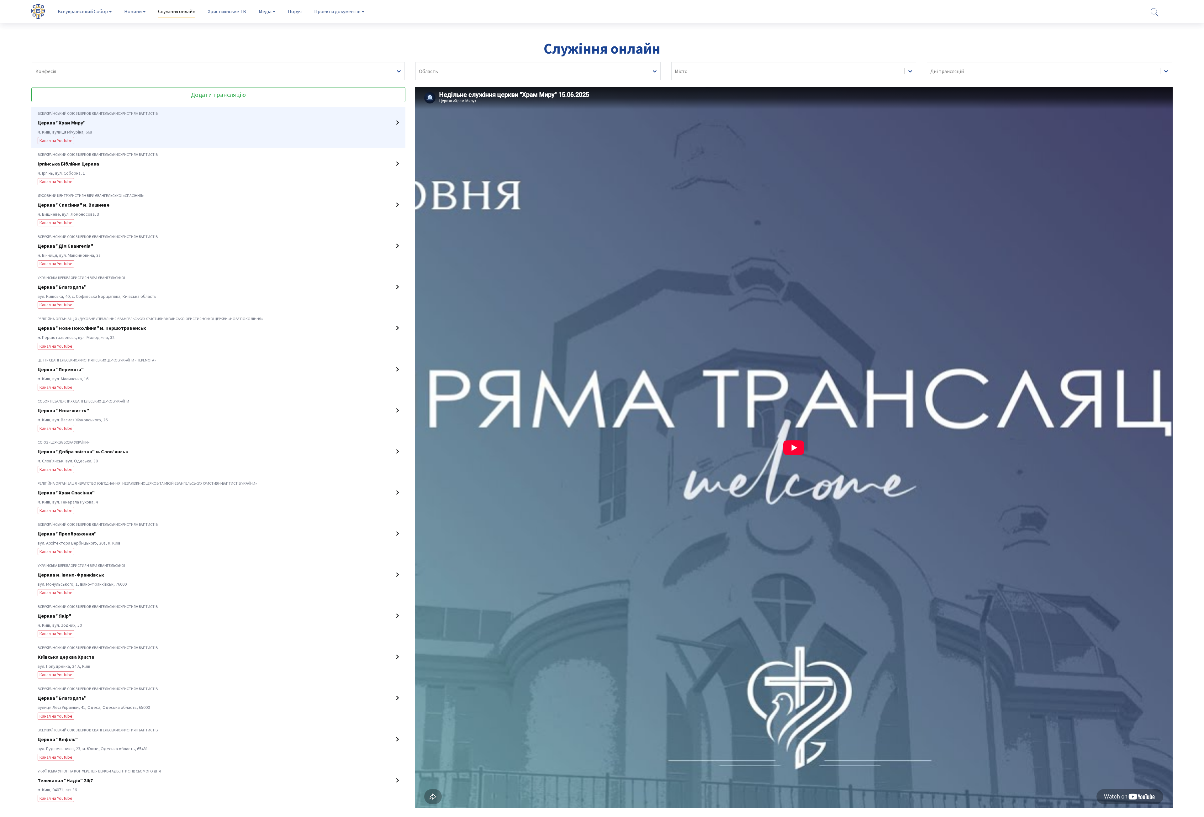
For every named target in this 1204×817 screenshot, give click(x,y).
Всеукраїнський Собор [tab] (83, 11)
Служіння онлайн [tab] (176, 11)
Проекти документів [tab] (337, 11)
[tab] (218, 127)
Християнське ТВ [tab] (227, 11)
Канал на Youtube (56, 140)
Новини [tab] (133, 11)
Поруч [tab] (295, 11)
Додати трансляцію (218, 94)
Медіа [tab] (265, 11)
